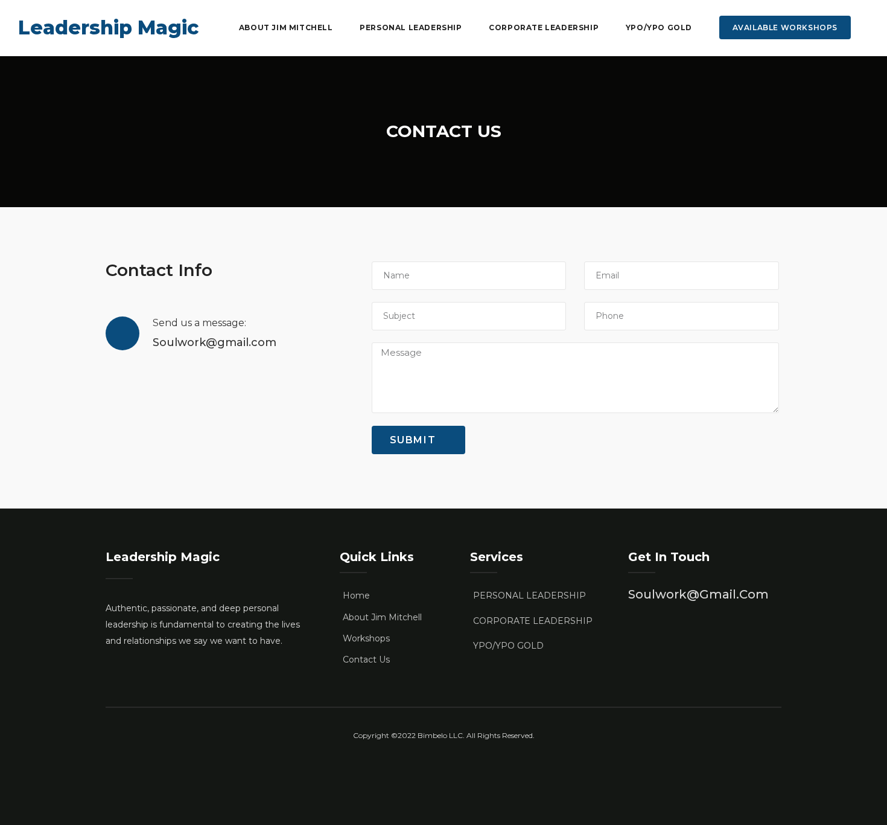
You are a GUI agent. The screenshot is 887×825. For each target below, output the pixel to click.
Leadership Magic (108, 27)
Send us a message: (199, 323)
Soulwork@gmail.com (698, 594)
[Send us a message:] (122, 333)
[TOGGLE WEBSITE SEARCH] (868, 28)
